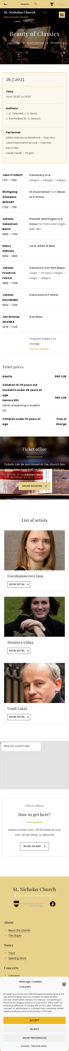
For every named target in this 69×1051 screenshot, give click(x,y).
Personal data (38, 1045)
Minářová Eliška (20, 642)
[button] (64, 984)
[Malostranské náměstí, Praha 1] (15, 895)
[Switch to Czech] (5, 4)
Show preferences (35, 1038)
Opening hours (17, 958)
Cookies (25, 1045)
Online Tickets (39, 349)
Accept (34, 1020)
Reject (34, 1029)
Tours (11, 953)
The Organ (14, 935)
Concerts (14, 975)
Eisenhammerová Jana (25, 576)
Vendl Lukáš (17, 708)
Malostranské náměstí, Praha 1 (36, 895)
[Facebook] (52, 904)
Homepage (14, 42)
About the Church (19, 930)
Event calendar (35, 42)
